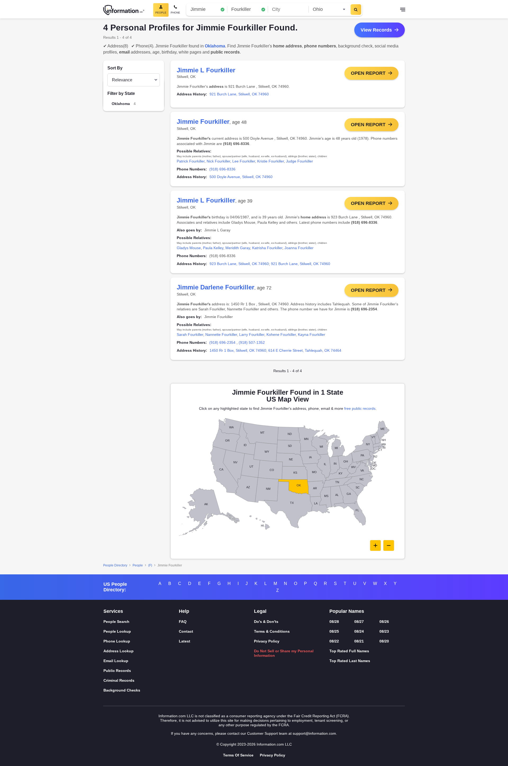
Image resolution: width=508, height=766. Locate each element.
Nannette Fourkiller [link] (221, 334)
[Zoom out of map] (388, 545)
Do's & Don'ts (266, 621)
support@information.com (314, 733)
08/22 (334, 641)
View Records (376, 30)
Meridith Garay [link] (237, 248)
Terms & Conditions (272, 631)
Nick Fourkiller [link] (218, 161)
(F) (150, 565)
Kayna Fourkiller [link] (311, 334)
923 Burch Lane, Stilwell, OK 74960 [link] (239, 264)
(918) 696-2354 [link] (222, 342)
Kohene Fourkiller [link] (281, 334)
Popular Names (346, 611)
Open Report (368, 73)
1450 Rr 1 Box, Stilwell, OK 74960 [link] (238, 350)
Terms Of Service (238, 755)
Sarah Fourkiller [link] (190, 334)
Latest (184, 641)
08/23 (384, 631)
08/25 (334, 631)
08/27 (359, 621)
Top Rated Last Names (349, 661)
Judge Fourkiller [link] (299, 161)
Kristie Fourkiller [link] (270, 161)
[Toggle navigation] (402, 10)
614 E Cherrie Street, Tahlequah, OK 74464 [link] (304, 350)
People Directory (115, 565)
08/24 (359, 631)
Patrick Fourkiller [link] (191, 161)
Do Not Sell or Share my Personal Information (284, 653)
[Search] (356, 9)
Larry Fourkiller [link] (251, 334)
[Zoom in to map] (375, 545)
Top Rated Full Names (349, 651)
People (138, 565)
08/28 (334, 621)
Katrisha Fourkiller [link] (267, 248)
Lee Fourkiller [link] (243, 161)
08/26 (384, 621)
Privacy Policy (266, 641)
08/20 (384, 641)
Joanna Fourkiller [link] (299, 248)
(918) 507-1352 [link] (252, 342)
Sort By (115, 68)
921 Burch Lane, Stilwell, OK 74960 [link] (239, 94)
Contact (186, 631)
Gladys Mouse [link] (189, 248)
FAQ (183, 621)
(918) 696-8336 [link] (222, 169)
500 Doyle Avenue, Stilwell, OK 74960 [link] (241, 177)
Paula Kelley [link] (213, 248)
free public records (359, 408)
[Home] (124, 10)
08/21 (359, 641)
